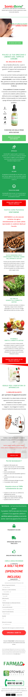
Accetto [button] (8, 694)
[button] (15, 42)
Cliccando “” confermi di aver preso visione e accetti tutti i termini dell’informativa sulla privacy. (14, 642)
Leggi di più (19, 694)
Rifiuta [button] (13, 694)
